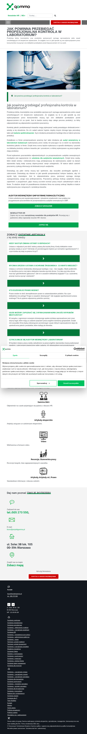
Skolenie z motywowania (14, 654)
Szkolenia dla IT (12, 698)
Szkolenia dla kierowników (15, 679)
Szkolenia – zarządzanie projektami (18, 630)
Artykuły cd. (44, 477)
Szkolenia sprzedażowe (14, 625)
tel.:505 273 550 (17, 512)
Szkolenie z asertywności (15, 656)
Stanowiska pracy (48, 459)
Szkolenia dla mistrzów (14, 666)
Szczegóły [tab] (43, 355)
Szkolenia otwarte (12, 696)
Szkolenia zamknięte (13, 620)
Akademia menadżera (14, 649)
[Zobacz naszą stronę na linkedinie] (13, 604)
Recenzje (35, 459)
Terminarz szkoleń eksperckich (16, 644)
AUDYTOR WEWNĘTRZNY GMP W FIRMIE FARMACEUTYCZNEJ (36, 195)
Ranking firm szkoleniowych (16, 693)
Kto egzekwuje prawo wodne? (24, 290)
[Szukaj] (54, 16)
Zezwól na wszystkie (71, 383)
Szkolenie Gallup (12, 651)
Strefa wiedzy (11, 708)
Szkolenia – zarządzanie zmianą (17, 672)
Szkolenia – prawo (13, 639)
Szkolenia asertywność (14, 681)
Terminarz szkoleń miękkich (16, 642)
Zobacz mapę (15, 565)
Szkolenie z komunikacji (14, 691)
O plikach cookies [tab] (72, 355)
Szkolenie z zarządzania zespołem (18, 646)
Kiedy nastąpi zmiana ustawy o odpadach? (29, 243)
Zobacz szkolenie (43, 206)
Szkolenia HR (11, 632)
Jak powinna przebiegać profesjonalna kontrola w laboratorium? (38, 96)
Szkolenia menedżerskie (14, 623)
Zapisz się (43, 225)
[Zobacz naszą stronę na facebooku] (9, 604)
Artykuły (34, 477)
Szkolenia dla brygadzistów (15, 689)
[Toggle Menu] (8, 22)
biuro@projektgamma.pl (16, 529)
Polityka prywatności (13, 710)
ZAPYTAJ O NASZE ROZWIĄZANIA (65, 22)
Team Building (11, 700)
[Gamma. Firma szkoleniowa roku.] (18, 6)
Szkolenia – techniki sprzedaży (17, 686)
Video (43, 441)
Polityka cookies (12, 712)
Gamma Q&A (43, 402)
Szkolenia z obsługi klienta (15, 661)
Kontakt (9, 703)
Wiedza (9, 705)
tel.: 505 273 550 (12, 596)
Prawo (53, 477)
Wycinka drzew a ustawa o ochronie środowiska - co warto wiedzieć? (43, 266)
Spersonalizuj (42, 383)
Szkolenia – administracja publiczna (18, 637)
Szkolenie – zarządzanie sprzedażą (18, 677)
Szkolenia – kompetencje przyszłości (18, 635)
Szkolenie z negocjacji (14, 658)
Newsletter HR (13, 15)
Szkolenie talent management (16, 663)
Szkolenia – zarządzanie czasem (17, 674)
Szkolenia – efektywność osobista (17, 627)
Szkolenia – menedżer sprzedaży (17, 684)
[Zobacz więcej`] (43, 258)
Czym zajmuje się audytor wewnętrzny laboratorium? (36, 340)
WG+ (23, 15)
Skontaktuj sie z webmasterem (16, 715)
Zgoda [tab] (15, 355)
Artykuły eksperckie (43, 420)
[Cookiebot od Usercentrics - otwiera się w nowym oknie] (75, 349)
